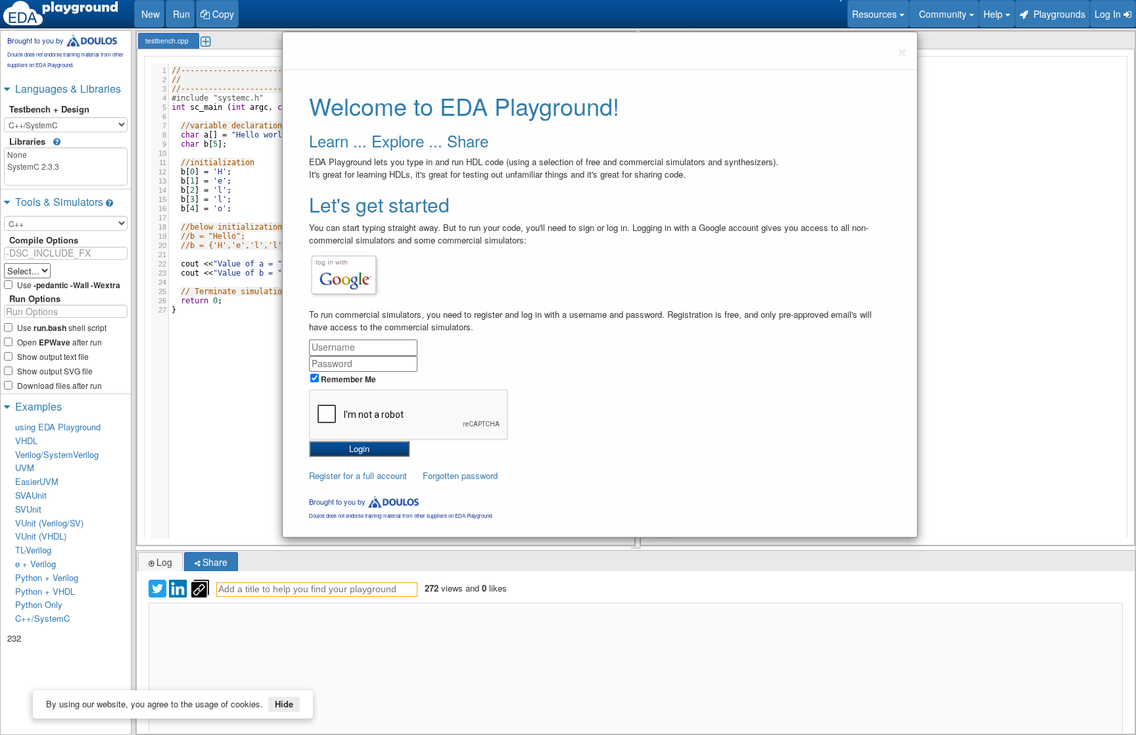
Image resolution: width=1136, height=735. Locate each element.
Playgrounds (1056, 13)
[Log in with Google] (344, 275)
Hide (284, 703)
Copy (222, 13)
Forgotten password (460, 475)
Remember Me (347, 379)
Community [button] (941, 13)
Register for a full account (358, 475)
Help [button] (994, 13)
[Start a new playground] (60, 13)
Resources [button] (875, 13)
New (149, 13)
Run (180, 13)
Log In (1109, 13)
